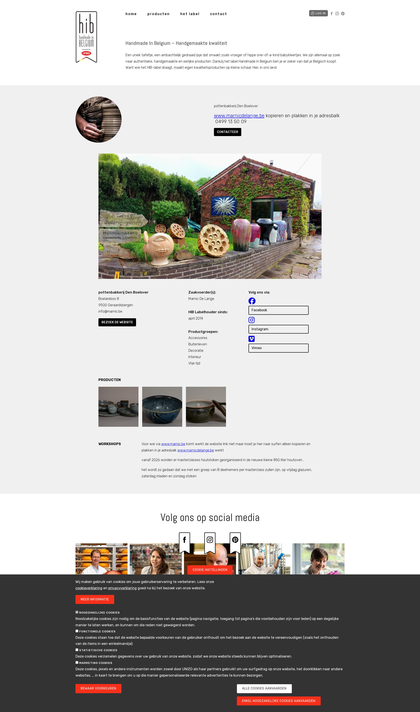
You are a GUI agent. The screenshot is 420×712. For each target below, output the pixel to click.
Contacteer (227, 132)
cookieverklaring (88, 588)
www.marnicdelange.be (239, 116)
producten (158, 14)
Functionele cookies (97, 631)
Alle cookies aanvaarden (264, 689)
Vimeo (257, 348)
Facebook (331, 13)
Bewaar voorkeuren (98, 689)
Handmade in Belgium (86, 38)
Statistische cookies (98, 650)
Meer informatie (95, 599)
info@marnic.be (110, 311)
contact (218, 14)
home (131, 14)
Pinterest (343, 13)
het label (190, 14)
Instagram (337, 13)
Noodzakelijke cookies (99, 612)
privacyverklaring (122, 588)
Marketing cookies (95, 663)
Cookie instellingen (210, 570)
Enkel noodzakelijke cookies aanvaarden (278, 701)
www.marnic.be (173, 444)
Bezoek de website (117, 322)
